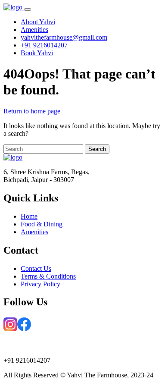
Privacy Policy (40, 284)
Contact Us (36, 268)
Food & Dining (41, 224)
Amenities (34, 231)
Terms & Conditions (48, 276)
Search (97, 149)
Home (29, 216)
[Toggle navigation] (27, 9)
